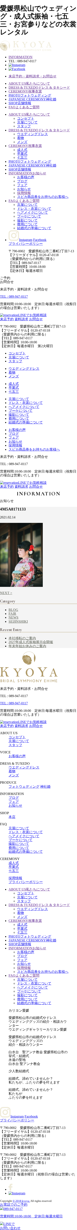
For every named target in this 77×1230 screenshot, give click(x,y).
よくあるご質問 (24, 107)
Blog (13, 610)
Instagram (25, 240)
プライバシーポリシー (26, 243)
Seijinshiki (18, 621)
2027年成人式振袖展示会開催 (31, 642)
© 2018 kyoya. (21, 1201)
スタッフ (24, 126)
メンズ (22, 142)
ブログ (22, 181)
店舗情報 (20, 103)
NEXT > (6, 593)
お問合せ (36, 319)
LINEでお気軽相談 (32, 315)
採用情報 (24, 193)
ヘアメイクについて (32, 212)
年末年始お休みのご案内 (27, 646)
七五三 (22, 157)
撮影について (27, 220)
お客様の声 (25, 177)
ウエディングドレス (32, 134)
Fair (12, 613)
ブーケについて (29, 216)
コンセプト (25, 118)
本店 (12, 817)
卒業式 (22, 153)
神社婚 (32, 99)
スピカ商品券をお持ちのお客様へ (42, 197)
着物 (20, 138)
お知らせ (27, 173)
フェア (22, 185)
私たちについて (29, 83)
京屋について (27, 122)
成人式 (22, 150)
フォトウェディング (30, 95)
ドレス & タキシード (39, 87)
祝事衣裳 (25, 91)
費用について (27, 224)
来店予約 (7, 319)
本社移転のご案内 (22, 638)
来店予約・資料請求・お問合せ (32, 76)
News (13, 617)
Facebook (39, 240)
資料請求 (21, 319)
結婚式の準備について (34, 228)
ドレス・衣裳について (34, 208)
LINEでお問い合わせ (10, 1226)
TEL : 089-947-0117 (14, 296)
